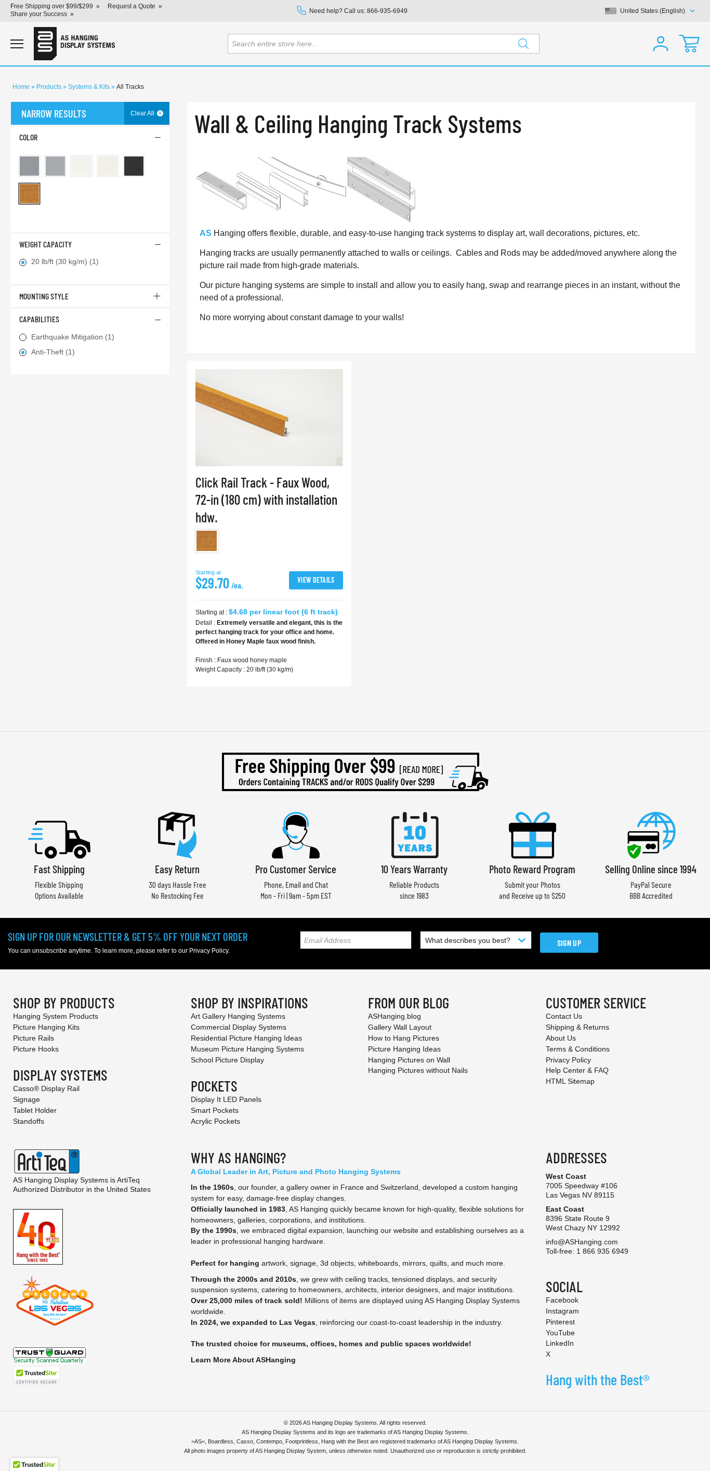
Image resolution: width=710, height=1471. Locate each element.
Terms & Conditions (578, 1049)
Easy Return (177, 868)
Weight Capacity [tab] (45, 244)
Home (21, 86)
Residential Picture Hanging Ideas (246, 1038)
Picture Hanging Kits (46, 1027)
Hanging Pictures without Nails (418, 1070)
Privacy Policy (208, 950)
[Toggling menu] (16, 44)
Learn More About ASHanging (243, 1360)
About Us (561, 1038)
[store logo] (74, 43)
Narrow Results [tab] (53, 113)
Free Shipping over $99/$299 (51, 6)
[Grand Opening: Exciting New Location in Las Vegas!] (55, 1300)
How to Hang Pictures (403, 1038)
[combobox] (383, 43)
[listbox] (269, 543)
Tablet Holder (35, 1110)
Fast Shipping (59, 868)
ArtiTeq (128, 1180)
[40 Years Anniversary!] (38, 1236)
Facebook (562, 1300)
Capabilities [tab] (39, 319)
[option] (207, 541)
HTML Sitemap (570, 1081)
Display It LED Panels (226, 1099)
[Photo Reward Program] (532, 834)
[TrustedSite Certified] (36, 1376)
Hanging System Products (55, 1016)
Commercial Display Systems (238, 1027)
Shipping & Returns (577, 1027)
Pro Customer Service (295, 868)
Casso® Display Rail (46, 1088)
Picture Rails (33, 1038)
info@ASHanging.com (582, 1242)
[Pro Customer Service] (296, 834)
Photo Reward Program (532, 868)
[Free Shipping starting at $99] (355, 772)
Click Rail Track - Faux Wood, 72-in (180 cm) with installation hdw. (266, 500)
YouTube (560, 1333)
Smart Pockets (215, 1110)
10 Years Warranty (414, 868)
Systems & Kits (89, 86)
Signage (26, 1099)
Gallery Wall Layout (399, 1027)
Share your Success (38, 14)
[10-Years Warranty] (414, 834)
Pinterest (560, 1322)
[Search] (523, 43)
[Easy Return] (177, 834)
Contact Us (564, 1016)
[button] (660, 43)
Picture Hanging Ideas (404, 1049)
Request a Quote (131, 6)
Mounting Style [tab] (44, 296)
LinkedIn (560, 1343)
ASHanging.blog (394, 1016)
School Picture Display (227, 1060)
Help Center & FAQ (577, 1070)
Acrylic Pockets (215, 1121)
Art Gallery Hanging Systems (238, 1016)
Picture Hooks (36, 1049)
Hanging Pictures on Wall (409, 1060)
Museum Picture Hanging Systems (247, 1049)
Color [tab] (28, 137)
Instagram (562, 1311)
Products (49, 86)
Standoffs (28, 1121)
